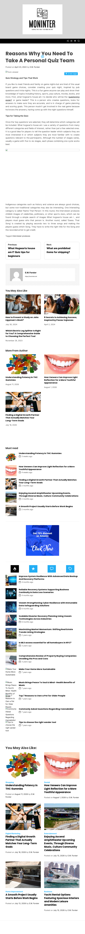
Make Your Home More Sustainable (37, 669)
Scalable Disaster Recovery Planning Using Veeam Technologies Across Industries (45, 617)
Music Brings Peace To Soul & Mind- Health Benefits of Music (47, 684)
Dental (47, 782)
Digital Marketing (13, 833)
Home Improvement (14, 891)
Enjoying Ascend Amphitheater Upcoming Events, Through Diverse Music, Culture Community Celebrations (48, 494)
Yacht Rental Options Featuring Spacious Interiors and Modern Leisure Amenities (61, 900)
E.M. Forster (35, 67)
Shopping (10, 782)
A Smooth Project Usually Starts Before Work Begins (46, 506)
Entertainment (50, 833)
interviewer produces (21, 236)
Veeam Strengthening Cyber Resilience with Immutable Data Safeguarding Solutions (48, 604)
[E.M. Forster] (16, 274)
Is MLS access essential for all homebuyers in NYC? (45, 642)
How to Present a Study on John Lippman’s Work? (22, 318)
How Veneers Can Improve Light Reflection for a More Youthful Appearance (61, 380)
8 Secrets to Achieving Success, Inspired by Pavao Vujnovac (60, 318)
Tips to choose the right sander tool (37, 722)
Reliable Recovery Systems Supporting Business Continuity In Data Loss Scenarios (44, 591)
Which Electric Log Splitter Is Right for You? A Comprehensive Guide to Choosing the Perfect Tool (23, 333)
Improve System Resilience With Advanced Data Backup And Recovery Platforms (48, 577)
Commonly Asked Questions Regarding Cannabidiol (46, 709)
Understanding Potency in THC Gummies (40, 453)
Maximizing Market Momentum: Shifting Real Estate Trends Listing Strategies (46, 630)
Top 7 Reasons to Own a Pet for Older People (42, 695)
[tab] (15, 569)
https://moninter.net (31, 276)
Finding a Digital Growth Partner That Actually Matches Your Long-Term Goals (22, 418)
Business (48, 891)
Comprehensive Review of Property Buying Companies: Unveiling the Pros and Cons (48, 657)
